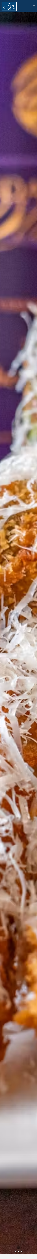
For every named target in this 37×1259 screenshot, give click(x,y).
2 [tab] (18, 1251)
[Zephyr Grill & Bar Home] (9, 6)
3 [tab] (22, 1251)
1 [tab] (15, 1251)
